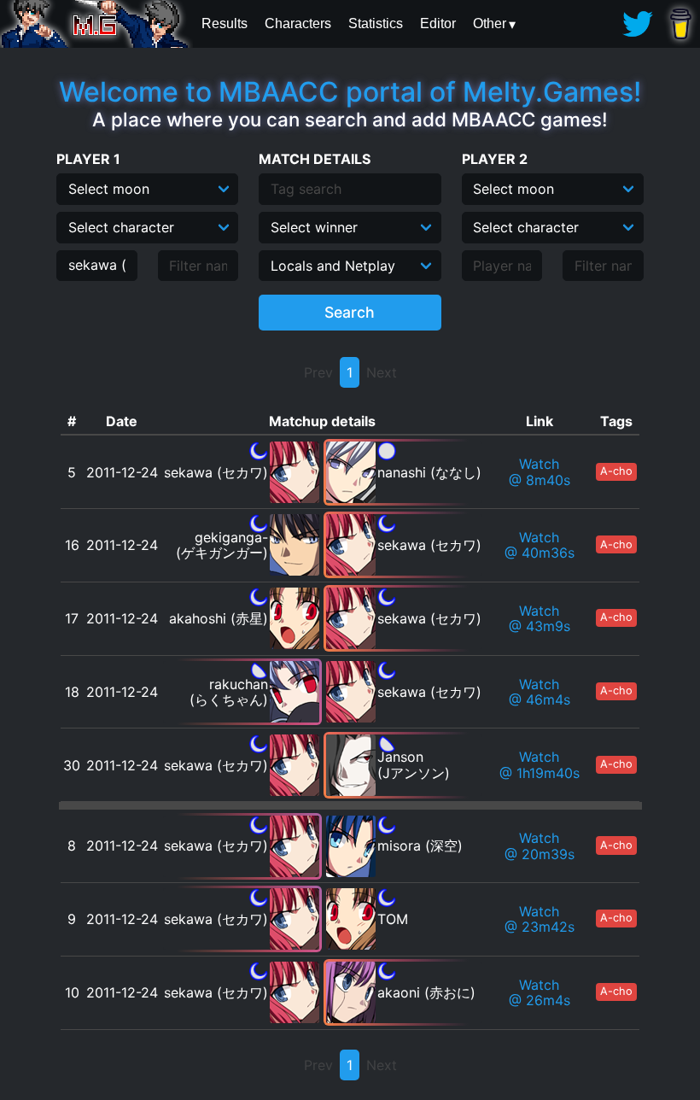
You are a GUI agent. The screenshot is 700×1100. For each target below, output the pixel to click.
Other (489, 23)
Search (349, 312)
